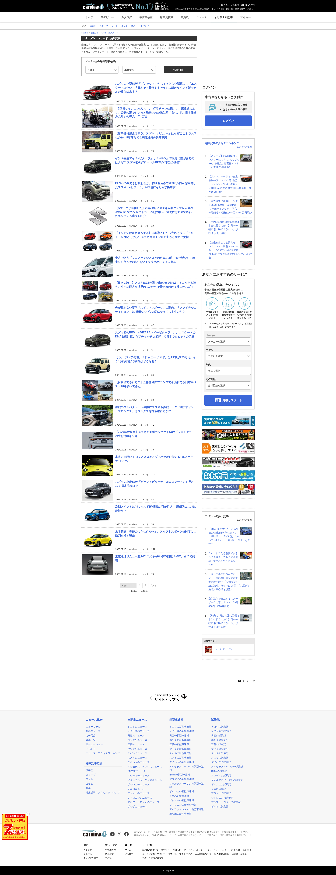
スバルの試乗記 (219, 753)
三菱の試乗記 (218, 744)
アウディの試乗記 (221, 775)
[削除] (28, 814)
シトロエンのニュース (140, 797)
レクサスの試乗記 (221, 731)
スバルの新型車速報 (180, 753)
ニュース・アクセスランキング (103, 753)
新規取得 (234, 5)
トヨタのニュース (137, 726)
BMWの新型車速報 (179, 774)
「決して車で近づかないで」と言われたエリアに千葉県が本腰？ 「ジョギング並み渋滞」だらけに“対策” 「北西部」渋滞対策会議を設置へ (229, 582)
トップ (89, 17)
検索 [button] (178, 69)
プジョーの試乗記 (221, 793)
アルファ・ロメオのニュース (143, 802)
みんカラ (129, 854)
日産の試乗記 (218, 735)
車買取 (185, 17)
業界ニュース (93, 731)
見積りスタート (232, 400)
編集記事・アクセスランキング (103, 792)
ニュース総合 (94, 719)
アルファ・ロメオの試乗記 (226, 802)
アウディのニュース (139, 775)
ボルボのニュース (137, 806)
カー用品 (91, 735)
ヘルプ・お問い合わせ (152, 857)
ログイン (225, 5)
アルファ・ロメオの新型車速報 (186, 809)
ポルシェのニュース (139, 784)
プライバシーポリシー (194, 850)
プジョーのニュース (139, 793)
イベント (91, 748)
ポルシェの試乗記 (221, 784)
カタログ (126, 17)
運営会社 (165, 850)
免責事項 (247, 850)
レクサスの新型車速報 (181, 731)
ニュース (201, 17)
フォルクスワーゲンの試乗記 (227, 779)
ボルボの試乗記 (219, 806)
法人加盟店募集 (221, 854)
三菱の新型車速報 (179, 744)
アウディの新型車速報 (181, 779)
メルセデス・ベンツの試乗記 (227, 766)
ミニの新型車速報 (179, 796)
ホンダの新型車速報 (180, 740)
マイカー (245, 17)
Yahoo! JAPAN (248, 5)
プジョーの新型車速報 (181, 800)
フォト (89, 779)
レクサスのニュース (139, 731)
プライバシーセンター (218, 850)
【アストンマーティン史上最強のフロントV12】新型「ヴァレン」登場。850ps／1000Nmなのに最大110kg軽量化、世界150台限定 (229, 184)
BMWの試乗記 (219, 771)
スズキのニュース (137, 757)
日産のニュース (136, 735)
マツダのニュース (137, 748)
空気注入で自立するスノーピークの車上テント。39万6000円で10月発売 (223, 602)
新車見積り (166, 17)
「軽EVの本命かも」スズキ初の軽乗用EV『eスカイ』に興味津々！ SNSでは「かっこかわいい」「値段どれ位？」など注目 (229, 536)
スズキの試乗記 (219, 757)
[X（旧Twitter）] (119, 834)
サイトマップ (185, 854)
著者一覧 (172, 854)
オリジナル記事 (223, 17)
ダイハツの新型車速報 (181, 762)
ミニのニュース (136, 788)
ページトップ (248, 681)
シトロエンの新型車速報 (182, 804)
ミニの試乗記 (218, 788)
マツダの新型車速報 (180, 748)
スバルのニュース (137, 753)
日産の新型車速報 (179, 735)
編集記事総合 (94, 763)
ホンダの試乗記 (219, 740)
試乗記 (89, 770)
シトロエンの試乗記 (222, 797)
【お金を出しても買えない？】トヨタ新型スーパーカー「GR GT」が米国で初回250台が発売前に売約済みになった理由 (230, 250)
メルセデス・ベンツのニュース (145, 766)
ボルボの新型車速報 (180, 813)
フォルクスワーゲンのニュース (145, 779)
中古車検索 (146, 17)
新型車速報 (176, 719)
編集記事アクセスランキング (222, 143)
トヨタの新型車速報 (180, 726)
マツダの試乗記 (219, 748)
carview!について (150, 850)
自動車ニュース (137, 719)
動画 (88, 788)
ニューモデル (93, 726)
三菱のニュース (136, 744)
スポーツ (91, 740)
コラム (89, 783)
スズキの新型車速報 (180, 757)
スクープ (91, 774)
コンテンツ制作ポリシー (153, 854)
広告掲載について (203, 854)
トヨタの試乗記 (219, 726)
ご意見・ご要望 (239, 854)
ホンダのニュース (137, 740)
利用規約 (235, 850)
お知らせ (177, 850)
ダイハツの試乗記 (221, 762)
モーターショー (94, 744)
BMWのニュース (137, 771)
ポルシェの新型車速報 (181, 791)
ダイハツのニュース (139, 762)
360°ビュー (107, 17)
